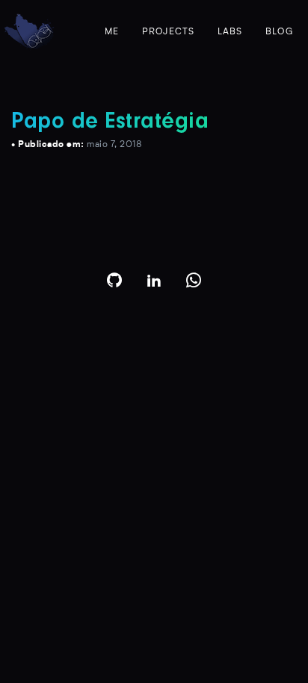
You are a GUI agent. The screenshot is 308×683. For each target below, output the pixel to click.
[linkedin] (154, 280)
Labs (230, 32)
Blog (279, 32)
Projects (168, 32)
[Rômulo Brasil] (29, 32)
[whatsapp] (194, 280)
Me (112, 32)
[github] (114, 280)
